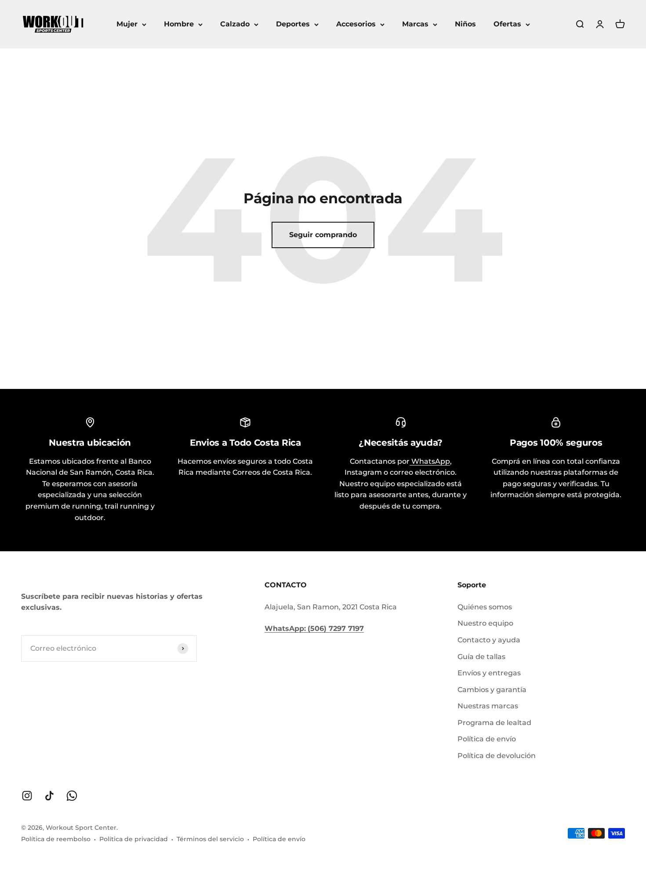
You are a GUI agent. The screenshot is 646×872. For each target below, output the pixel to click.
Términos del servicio (210, 839)
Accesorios (356, 24)
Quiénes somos (484, 607)
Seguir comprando (323, 235)
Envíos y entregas (489, 673)
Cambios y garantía (491, 689)
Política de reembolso (56, 839)
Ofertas (507, 24)
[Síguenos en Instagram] (27, 796)
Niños (465, 24)
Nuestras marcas (487, 706)
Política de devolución (496, 755)
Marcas (415, 24)
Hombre (179, 24)
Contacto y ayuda (488, 640)
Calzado (235, 24)
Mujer (127, 24)
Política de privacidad (133, 839)
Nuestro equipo (485, 623)
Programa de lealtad (494, 722)
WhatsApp (430, 461)
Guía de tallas (481, 656)
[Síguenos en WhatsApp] (72, 796)
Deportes (293, 24)
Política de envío (486, 739)
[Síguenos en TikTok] (49, 796)
